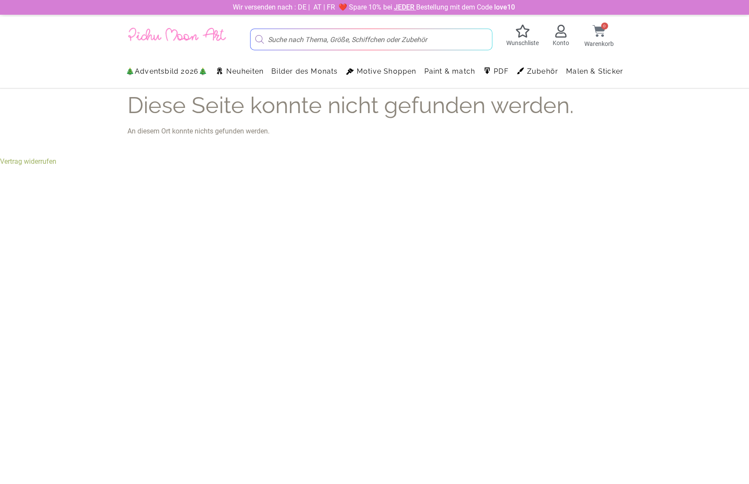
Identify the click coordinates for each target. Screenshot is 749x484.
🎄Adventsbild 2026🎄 (167, 71)
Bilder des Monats (304, 71)
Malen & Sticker (594, 71)
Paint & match (449, 71)
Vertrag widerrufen (28, 161)
